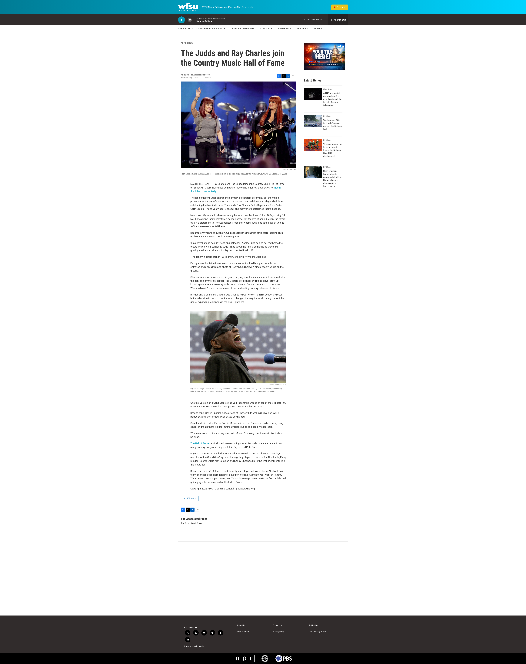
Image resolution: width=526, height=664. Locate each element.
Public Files (313, 625)
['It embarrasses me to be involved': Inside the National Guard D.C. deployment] (313, 145)
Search (318, 28)
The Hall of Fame (199, 443)
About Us (241, 625)
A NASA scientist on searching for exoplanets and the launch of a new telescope (332, 99)
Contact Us (277, 625)
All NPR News (187, 43)
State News (327, 89)
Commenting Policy (317, 632)
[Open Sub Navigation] (192, 28)
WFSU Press (284, 28)
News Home (184, 28)
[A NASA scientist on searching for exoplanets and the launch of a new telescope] (313, 94)
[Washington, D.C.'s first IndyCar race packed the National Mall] (313, 121)
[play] (181, 20)
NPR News (327, 116)
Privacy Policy (279, 632)
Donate (341, 7)
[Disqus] (263, 578)
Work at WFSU (243, 632)
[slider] (194, 19)
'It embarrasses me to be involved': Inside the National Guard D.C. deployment (332, 150)
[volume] (189, 20)
